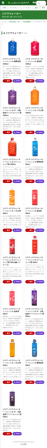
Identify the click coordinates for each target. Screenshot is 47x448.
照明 (43, 8)
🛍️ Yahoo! (17, 81)
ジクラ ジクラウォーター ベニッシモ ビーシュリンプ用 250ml (34, 259)
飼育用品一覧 (14, 22)
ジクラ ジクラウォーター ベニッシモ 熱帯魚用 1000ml (12, 61)
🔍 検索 (41, 3)
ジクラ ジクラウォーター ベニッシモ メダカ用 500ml (12, 210)
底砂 (36, 8)
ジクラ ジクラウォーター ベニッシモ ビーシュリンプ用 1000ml (12, 161)
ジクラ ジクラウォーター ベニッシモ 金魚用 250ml (11, 311)
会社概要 (23, 444)
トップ (4, 22)
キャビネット (14, 8)
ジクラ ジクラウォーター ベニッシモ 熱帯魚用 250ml (34, 362)
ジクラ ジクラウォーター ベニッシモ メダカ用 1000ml (34, 110)
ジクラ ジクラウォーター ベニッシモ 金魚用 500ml (34, 210)
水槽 (4, 8)
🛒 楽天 (7, 81)
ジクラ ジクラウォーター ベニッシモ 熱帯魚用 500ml (34, 161)
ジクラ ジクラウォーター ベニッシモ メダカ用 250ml (12, 362)
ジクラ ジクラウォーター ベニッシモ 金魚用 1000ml (34, 61)
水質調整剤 (26, 22)
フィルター (27, 8)
